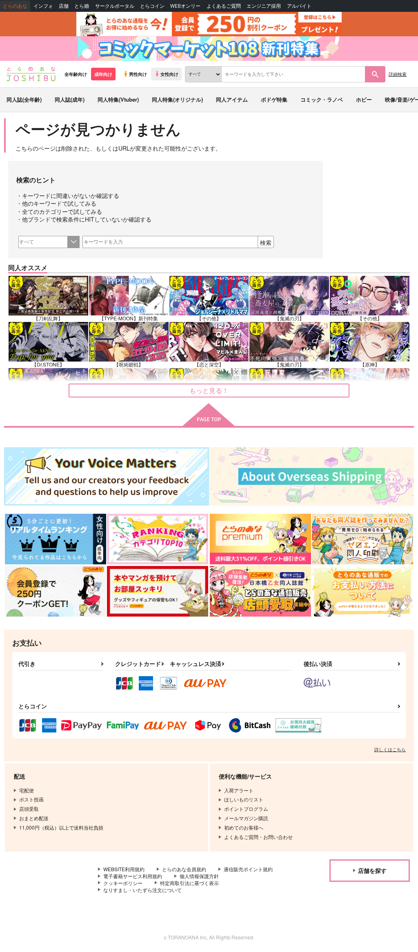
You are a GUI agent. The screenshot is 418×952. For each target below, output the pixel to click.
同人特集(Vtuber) (118, 99)
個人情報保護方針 (199, 875)
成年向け (103, 74)
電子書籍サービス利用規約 (132, 875)
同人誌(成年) (69, 99)
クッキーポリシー (122, 882)
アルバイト (299, 5)
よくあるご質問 (224, 5)
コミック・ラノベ (321, 99)
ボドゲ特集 (274, 99)
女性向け (169, 74)
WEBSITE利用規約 (124, 868)
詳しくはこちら (390, 749)
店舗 (64, 5)
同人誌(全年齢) (24, 99)
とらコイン (152, 5)
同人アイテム (232, 99)
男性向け (138, 74)
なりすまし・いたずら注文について (142, 889)
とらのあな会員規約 (184, 868)
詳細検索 (398, 74)
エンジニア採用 (264, 5)
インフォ (43, 5)
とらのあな (15, 5)
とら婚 (81, 5)
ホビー (364, 99)
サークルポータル (114, 5)
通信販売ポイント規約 (248, 868)
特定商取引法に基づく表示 (189, 882)
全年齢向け (75, 74)
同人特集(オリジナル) (177, 99)
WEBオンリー (185, 5)
